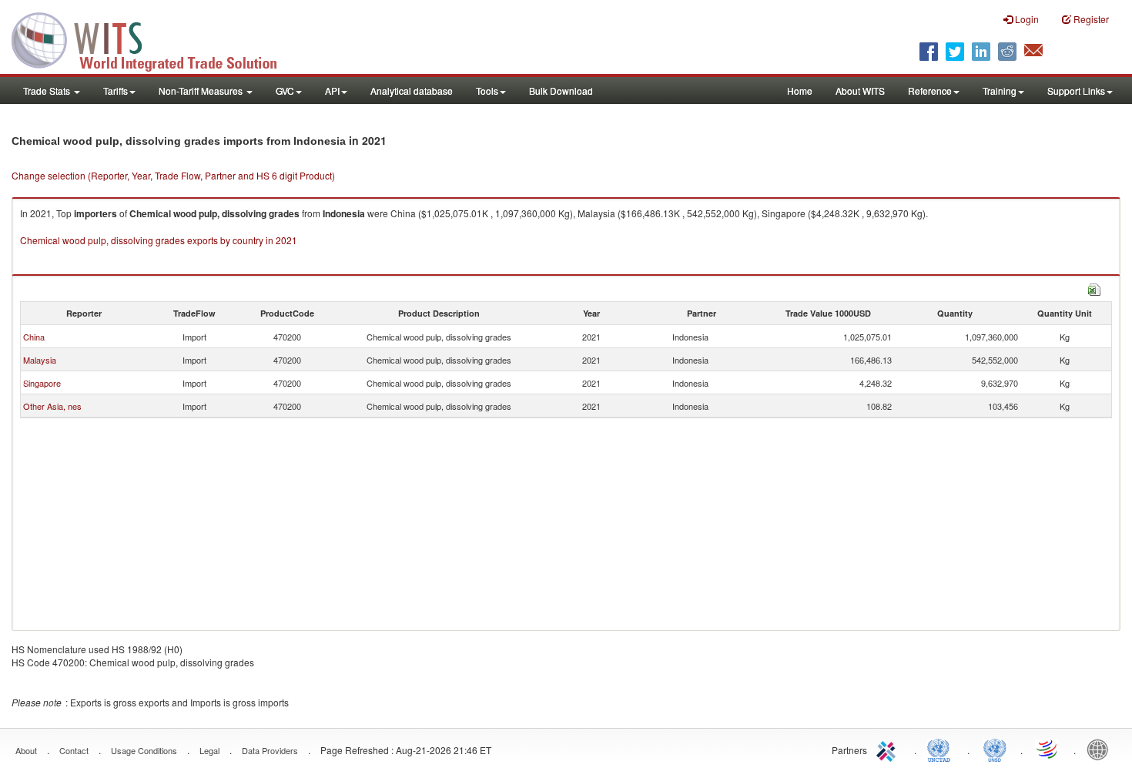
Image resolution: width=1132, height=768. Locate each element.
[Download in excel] (1094, 287)
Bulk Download (561, 90)
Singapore (42, 383)
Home (799, 90)
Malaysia (39, 360)
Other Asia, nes (52, 406)
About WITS (860, 90)
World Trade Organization (1048, 748)
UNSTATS (995, 748)
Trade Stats (47, 90)
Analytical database (411, 90)
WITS (154, 38)
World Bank (1101, 748)
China (34, 336)
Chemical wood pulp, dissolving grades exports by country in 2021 (158, 239)
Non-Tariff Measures (202, 90)
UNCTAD (941, 748)
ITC (888, 748)
